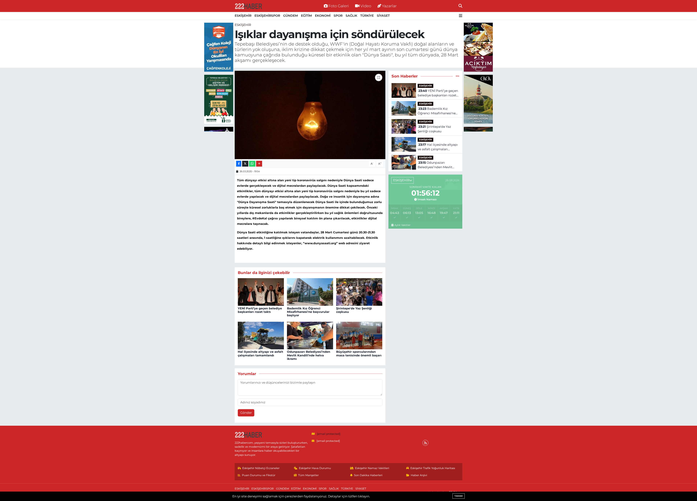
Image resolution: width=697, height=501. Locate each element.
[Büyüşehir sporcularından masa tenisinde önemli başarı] (359, 335)
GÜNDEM (290, 15)
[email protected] (328, 433)
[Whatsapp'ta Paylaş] (252, 164)
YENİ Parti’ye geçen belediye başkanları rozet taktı (260, 310)
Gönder (246, 412)
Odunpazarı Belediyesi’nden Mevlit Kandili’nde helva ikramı (308, 355)
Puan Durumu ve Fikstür (258, 475)
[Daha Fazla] (259, 164)
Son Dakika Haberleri (368, 475)
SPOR (338, 15)
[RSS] (425, 443)
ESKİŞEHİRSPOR (267, 15)
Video (365, 5)
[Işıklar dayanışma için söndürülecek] (310, 115)
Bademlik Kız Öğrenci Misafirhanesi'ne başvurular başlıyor (308, 312)
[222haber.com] (248, 6)
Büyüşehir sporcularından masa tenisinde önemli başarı (359, 353)
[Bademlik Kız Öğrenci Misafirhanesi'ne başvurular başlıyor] (310, 292)
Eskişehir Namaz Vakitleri (372, 468)
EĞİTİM (306, 15)
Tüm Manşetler (308, 475)
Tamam (459, 496)
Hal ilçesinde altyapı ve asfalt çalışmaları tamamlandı (260, 353)
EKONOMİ (323, 15)
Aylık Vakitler (402, 225)
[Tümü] (457, 76)
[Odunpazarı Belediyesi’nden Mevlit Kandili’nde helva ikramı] (310, 335)
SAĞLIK (351, 15)
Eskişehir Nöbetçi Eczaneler (261, 468)
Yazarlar (389, 5)
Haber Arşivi (419, 475)
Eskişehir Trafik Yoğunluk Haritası (432, 468)
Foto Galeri (338, 5)
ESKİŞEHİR (243, 15)
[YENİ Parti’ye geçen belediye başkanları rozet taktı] (261, 292)
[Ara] (460, 6)
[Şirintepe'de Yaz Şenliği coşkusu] (359, 292)
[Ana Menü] (460, 16)
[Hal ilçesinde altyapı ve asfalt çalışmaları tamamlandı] (261, 335)
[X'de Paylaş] (245, 164)
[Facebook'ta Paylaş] (238, 164)
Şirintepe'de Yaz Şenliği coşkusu (434, 129)
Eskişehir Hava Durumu (315, 468)
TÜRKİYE (367, 15)
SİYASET (383, 15)
